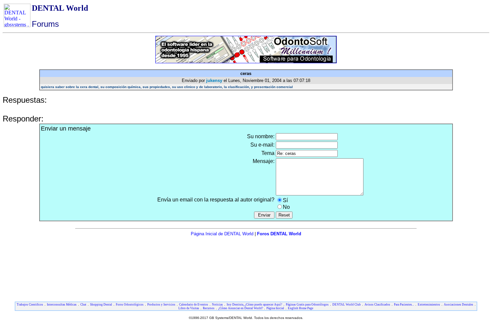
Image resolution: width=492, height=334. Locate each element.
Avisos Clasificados (377, 304)
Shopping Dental (101, 304)
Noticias (217, 304)
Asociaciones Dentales (458, 304)
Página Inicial (275, 308)
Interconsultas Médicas (62, 304)
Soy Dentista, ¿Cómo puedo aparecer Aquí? (254, 304)
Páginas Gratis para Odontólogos (307, 304)
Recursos (209, 308)
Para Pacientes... (404, 304)
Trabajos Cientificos (30, 304)
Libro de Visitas (188, 308)
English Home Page (300, 308)
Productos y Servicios (161, 304)
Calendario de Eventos (193, 304)
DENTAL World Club (346, 304)
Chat (83, 304)
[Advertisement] (246, 251)
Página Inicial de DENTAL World (223, 233)
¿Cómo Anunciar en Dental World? (241, 308)
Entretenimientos (429, 304)
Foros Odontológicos (130, 304)
